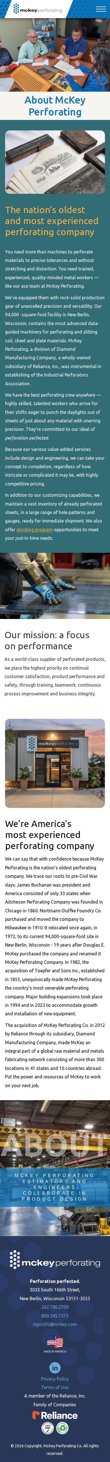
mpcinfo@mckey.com (55, 1324)
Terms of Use (55, 1387)
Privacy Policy (55, 1378)
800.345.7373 (55, 1315)
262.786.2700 (55, 1307)
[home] (39, 9)
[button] (99, 9)
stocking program (34, 529)
